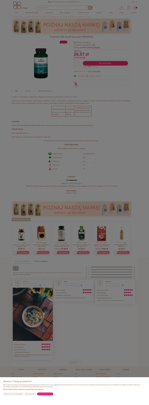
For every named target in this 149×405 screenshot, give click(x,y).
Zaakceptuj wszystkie (45, 394)
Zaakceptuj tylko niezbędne (13, 394)
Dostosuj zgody (30, 394)
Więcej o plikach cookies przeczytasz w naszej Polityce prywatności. (23, 389)
